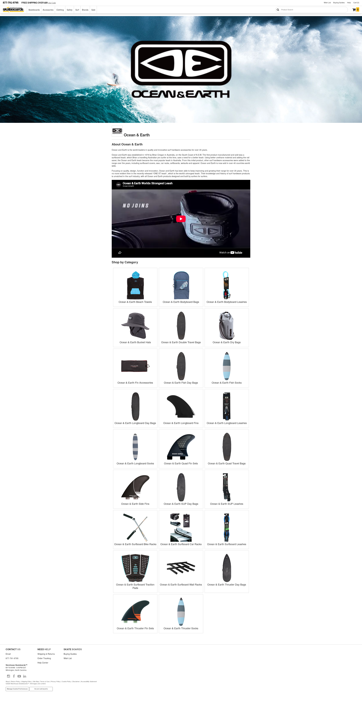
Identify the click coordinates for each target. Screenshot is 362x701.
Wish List (327, 2)
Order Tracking (44, 658)
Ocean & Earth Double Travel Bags (181, 342)
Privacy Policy (56, 681)
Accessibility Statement (89, 681)
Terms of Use (44, 681)
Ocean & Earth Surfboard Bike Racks (135, 544)
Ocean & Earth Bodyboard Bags (181, 302)
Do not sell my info (41, 689)
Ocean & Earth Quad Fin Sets (181, 463)
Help (349, 2)
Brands (85, 9)
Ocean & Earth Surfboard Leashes (226, 544)
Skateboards (34, 9)
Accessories (48, 9)
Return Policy (15, 681)
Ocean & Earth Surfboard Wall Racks (181, 584)
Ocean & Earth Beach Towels (135, 302)
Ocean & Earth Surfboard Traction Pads (135, 586)
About (8, 681)
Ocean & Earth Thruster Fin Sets (135, 628)
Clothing (60, 9)
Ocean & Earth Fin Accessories (135, 382)
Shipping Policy (26, 681)
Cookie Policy (66, 681)
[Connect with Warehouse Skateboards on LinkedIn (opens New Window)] (24, 676)
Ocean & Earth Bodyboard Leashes (227, 302)
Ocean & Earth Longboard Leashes (227, 423)
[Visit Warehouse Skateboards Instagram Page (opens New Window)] (8, 676)
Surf (77, 9)
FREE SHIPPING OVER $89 (38, 2)
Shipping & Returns (46, 653)
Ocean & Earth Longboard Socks (135, 463)
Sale (93, 9)
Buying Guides (339, 2)
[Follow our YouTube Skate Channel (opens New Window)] (19, 676)
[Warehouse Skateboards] (15, 9)
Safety (69, 9)
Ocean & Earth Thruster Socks (181, 628)
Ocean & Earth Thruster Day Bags (226, 584)
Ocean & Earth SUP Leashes (226, 503)
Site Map (36, 681)
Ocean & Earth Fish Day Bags (181, 382)
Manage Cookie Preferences (17, 689)
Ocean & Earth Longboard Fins (181, 423)
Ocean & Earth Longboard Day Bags (135, 423)
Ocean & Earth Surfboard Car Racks (181, 544)
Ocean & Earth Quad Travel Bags (227, 463)
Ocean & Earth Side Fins (135, 503)
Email (8, 653)
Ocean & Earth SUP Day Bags (181, 503)
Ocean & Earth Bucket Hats (135, 342)
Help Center (42, 662)
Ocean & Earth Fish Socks (227, 382)
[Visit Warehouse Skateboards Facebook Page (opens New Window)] (14, 676)
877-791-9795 (10, 2)
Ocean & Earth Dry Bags (227, 342)
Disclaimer (76, 681)
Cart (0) (356, 2)
